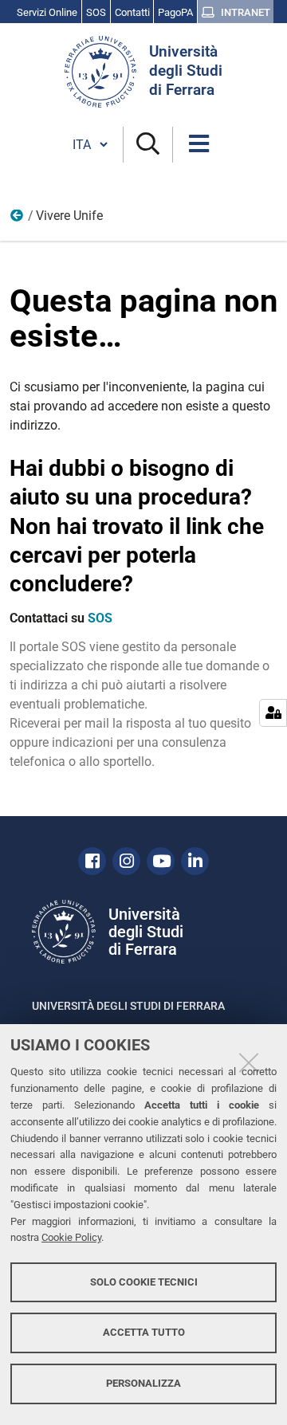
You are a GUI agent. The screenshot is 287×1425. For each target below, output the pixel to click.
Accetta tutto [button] (144, 1332)
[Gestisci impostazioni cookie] (273, 713)
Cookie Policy (71, 1237)
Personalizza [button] (143, 1383)
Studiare (18, 219)
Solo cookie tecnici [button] (144, 1282)
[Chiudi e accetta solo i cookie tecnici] (248, 1062)
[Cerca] (148, 145)
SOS (100, 618)
